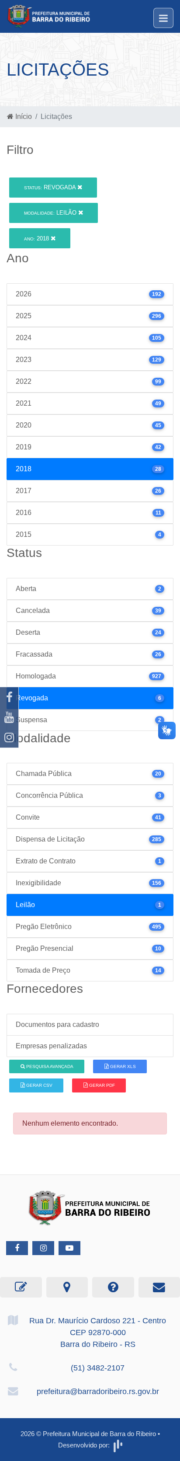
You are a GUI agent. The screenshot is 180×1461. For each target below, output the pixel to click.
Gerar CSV (38, 1085)
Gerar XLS (122, 1066)
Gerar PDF (101, 1085)
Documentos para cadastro (57, 1024)
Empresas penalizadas (51, 1046)
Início (23, 116)
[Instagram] (9, 737)
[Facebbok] (17, 1248)
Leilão (51, 212)
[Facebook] (9, 697)
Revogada (50, 187)
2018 (37, 238)
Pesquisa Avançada (49, 1066)
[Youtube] (9, 717)
